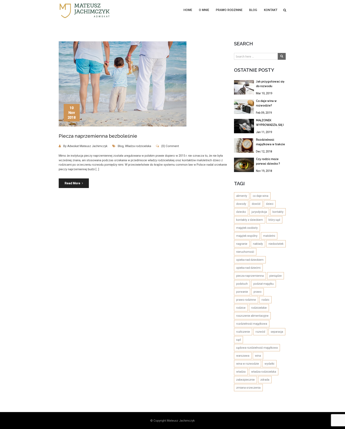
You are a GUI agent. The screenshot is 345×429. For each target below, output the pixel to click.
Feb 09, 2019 (264, 112)
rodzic (265, 299)
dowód (256, 203)
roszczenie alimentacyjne (252, 315)
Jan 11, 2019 (264, 132)
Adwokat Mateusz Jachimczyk (87, 146)
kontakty (278, 211)
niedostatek (276, 243)
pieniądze (275, 275)
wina (258, 355)
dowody (241, 203)
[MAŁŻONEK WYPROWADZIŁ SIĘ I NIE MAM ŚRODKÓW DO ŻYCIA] (244, 126)
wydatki (269, 363)
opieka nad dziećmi (248, 267)
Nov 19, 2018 (264, 170)
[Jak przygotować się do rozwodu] (244, 87)
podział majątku (263, 283)
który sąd (274, 219)
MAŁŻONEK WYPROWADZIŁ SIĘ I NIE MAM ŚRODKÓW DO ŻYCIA (270, 123)
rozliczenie (243, 331)
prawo (258, 291)
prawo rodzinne (246, 299)
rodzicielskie (259, 307)
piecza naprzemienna (250, 275)
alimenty (241, 195)
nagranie (241, 243)
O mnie (204, 10)
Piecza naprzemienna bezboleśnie (98, 136)
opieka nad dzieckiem (250, 259)
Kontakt (270, 10)
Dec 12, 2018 (264, 151)
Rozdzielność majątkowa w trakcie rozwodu (270, 142)
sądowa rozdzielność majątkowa (257, 347)
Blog (253, 10)
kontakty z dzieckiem (249, 219)
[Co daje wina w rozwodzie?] (244, 107)
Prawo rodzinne (229, 10)
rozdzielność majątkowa (251, 323)
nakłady (258, 243)
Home (187, 10)
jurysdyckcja (259, 211)
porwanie (242, 291)
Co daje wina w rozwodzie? (266, 103)
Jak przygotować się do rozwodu (270, 84)
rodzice (241, 307)
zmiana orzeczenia (248, 387)
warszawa (242, 355)
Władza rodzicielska (138, 146)
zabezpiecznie (245, 379)
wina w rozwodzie (247, 363)
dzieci (269, 203)
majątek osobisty (247, 227)
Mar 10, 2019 (264, 93)
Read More (72, 183)
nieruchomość (245, 251)
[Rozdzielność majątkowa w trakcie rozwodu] (244, 145)
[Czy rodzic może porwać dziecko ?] (244, 165)
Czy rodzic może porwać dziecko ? (268, 161)
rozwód (260, 331)
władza (241, 371)
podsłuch (242, 283)
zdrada (264, 379)
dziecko (241, 211)
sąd (238, 339)
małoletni (269, 235)
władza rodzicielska (263, 371)
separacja (277, 331)
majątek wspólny (247, 235)
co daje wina (260, 195)
